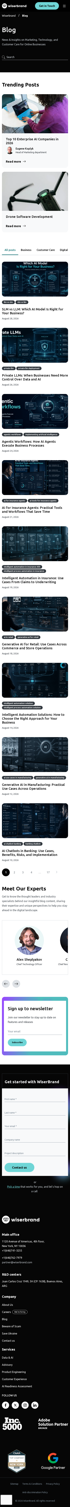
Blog (4, 1319)
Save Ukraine (9, 1333)
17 (48, 872)
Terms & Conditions (32, 1484)
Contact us (8, 1340)
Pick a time (13, 1186)
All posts (10, 249)
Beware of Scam (11, 1326)
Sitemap (14, 1484)
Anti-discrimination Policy (35, 1492)
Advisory (7, 1364)
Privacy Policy (53, 1484)
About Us (7, 1304)
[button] (16, 984)
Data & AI (7, 1357)
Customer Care (46, 249)
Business (26, 249)
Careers (6, 1311)
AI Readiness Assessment (17, 1386)
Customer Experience (14, 1379)
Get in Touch (47, 5)
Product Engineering (14, 1371)
